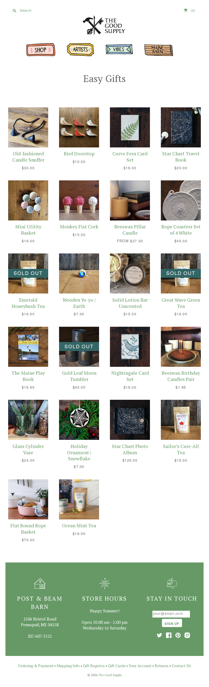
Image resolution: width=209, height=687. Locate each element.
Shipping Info (68, 665)
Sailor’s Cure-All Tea (181, 449)
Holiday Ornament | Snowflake (79, 452)
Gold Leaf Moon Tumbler (79, 376)
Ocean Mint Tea (79, 525)
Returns (161, 665)
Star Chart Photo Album (130, 449)
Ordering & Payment (35, 665)
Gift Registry (94, 665)
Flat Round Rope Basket (28, 528)
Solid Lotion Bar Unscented (130, 303)
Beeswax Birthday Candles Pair (181, 376)
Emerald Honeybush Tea (28, 303)
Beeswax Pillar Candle (130, 229)
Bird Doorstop (79, 153)
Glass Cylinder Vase (28, 449)
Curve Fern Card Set (129, 156)
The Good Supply (110, 675)
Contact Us (181, 665)
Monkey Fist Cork (79, 226)
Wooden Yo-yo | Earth (79, 303)
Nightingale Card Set (130, 376)
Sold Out (28, 272)
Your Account (140, 665)
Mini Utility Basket (28, 229)
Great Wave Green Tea (181, 303)
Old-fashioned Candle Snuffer (28, 156)
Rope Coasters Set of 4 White (181, 229)
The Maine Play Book (28, 376)
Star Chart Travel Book (180, 156)
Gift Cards (116, 665)
